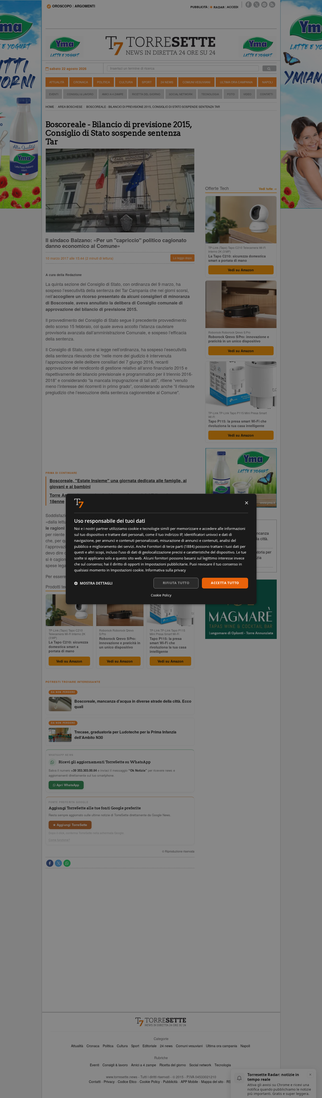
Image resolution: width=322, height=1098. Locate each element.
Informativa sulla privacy (165, 570)
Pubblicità (170, 1081)
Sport (147, 82)
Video (247, 94)
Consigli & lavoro (115, 1064)
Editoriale (150, 1045)
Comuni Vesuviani (196, 82)
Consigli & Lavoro (80, 94)
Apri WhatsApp (67, 785)
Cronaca (80, 82)
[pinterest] (264, 4)
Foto (231, 94)
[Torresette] (161, 46)
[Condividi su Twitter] (58, 863)
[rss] (272, 4)
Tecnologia (210, 94)
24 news (166, 1045)
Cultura (126, 82)
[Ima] (241, 478)
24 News (167, 82)
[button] (93, 583)
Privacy (109, 1081)
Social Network (181, 94)
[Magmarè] (241, 609)
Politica (103, 82)
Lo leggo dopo (182, 258)
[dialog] (161, 549)
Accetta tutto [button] (225, 583)
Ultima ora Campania (236, 82)
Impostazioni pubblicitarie (166, 564)
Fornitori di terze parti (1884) (170, 546)
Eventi (53, 94)
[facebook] (248, 4)
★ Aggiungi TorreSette (70, 824)
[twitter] (256, 4)
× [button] (246, 503)
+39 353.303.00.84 (84, 770)
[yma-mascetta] (65, 46)
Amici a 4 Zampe (112, 94)
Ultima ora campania (221, 1045)
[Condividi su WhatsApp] (67, 863)
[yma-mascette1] (258, 46)
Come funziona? (59, 839)
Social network (200, 1064)
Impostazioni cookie (127, 570)
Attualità (56, 82)
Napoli (267, 82)
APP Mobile (189, 1081)
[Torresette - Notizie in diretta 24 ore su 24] (161, 1021)
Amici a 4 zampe (143, 1064)
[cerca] (269, 68)
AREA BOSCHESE (70, 107)
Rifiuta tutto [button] (176, 583)
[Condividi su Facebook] (49, 863)
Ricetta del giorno (146, 94)
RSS (229, 1081)
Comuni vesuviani (189, 1045)
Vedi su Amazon (69, 661)
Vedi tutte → (268, 189)
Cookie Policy (150, 1081)
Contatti (266, 94)
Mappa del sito (212, 1081)
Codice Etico (127, 1081)
